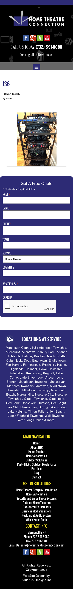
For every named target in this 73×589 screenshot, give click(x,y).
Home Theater (36, 451)
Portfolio (36, 468)
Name (6, 195)
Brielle (61, 356)
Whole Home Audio (36, 519)
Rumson (43, 403)
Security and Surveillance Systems (36, 498)
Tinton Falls (36, 411)
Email (6, 208)
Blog (36, 473)
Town (6, 240)
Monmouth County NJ (21, 347)
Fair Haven (13, 364)
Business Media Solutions (36, 511)
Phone (7, 224)
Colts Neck (14, 360)
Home (36, 443)
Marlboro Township (20, 386)
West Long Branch (30, 420)
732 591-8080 (41, 536)
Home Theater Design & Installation (36, 490)
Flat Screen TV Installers (37, 507)
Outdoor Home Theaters (36, 502)
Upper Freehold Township (25, 415)
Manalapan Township (32, 381)
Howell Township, (51, 369)
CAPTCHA (7, 298)
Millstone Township (35, 390)
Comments (8, 267)
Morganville (25, 394)
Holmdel (31, 369)
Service (7, 253)
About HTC (36, 447)
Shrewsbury (28, 407)
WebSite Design (34, 575)
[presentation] (30, 307)
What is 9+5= (10, 284)
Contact (36, 477)
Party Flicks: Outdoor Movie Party (36, 464)
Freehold (48, 364)
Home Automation (36, 456)
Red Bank (13, 403)
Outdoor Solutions (36, 460)
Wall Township (55, 415)
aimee (9, 98)
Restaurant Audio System (36, 515)
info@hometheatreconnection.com (42, 545)
